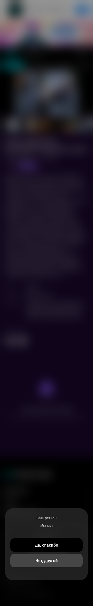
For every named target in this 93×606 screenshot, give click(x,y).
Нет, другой (46, 560)
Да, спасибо (46, 545)
